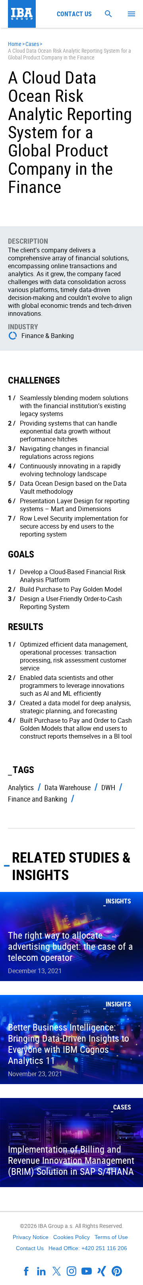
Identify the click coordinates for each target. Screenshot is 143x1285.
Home (14, 43)
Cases (32, 43)
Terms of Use (111, 1237)
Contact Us (30, 1248)
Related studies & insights (71, 866)
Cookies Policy (71, 1237)
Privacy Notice (30, 1237)
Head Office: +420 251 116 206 (87, 1248)
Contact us (74, 14)
